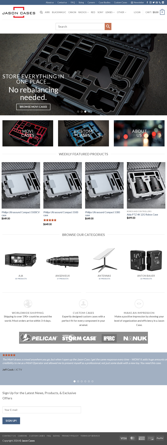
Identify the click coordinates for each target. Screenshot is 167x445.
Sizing (81, 2)
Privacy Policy (70, 436)
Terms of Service (90, 436)
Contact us (62, 2)
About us (50, 2)
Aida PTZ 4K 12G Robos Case (142, 214)
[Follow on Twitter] (154, 2)
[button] (137, 2)
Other (120, 12)
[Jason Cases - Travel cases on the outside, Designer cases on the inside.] (18, 12)
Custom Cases (120, 2)
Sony (100, 12)
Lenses (109, 12)
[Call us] (160, 2)
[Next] (159, 74)
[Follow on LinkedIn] (163, 2)
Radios (82, 12)
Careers (91, 2)
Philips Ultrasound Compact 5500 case (60, 214)
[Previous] (7, 74)
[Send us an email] (157, 2)
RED (93, 12)
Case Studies (104, 2)
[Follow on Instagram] (151, 2)
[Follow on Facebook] (147, 2)
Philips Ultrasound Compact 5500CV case (21, 214)
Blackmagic (59, 12)
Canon (72, 12)
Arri (47, 12)
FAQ (73, 2)
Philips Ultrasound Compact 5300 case (102, 214)
